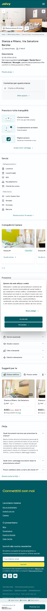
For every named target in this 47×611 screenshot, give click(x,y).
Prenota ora (35, 607)
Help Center (7, 539)
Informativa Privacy (36, 571)
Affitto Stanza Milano (13, 34)
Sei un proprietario (10, 507)
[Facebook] (5, 576)
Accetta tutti (23, 319)
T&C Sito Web (8, 587)
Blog (4, 527)
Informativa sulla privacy (24, 587)
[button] (18, 257)
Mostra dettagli (31, 311)
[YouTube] (15, 576)
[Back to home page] (6, 4)
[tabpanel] (23, 398)
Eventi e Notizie (9, 535)
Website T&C (39, 569)
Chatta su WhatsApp (14, 88)
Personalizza (22, 325)
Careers (6, 515)
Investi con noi (8, 511)
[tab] (11, 374)
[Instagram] (10, 576)
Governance (7, 531)
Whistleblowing (35, 590)
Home (3, 34)
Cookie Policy (8, 590)
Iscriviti (23, 564)
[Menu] (43, 4)
